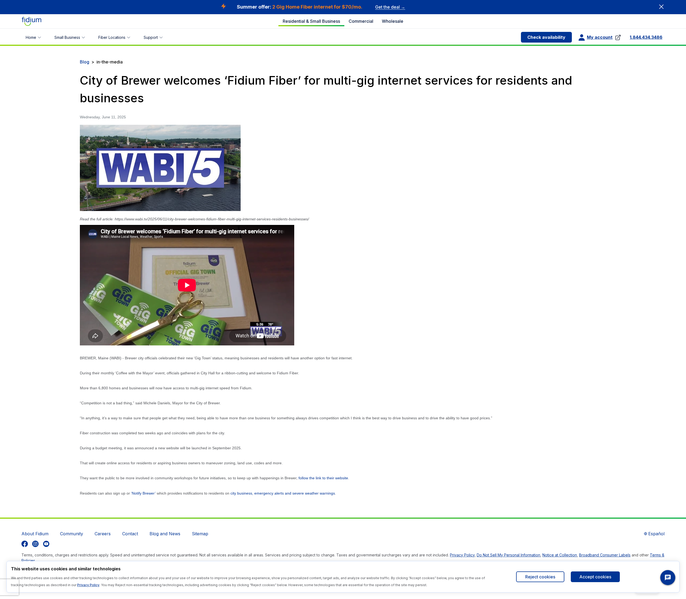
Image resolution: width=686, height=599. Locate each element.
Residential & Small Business (311, 21)
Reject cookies (540, 576)
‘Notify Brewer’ (144, 493)
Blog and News (165, 533)
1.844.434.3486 (646, 37)
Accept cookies (595, 576)
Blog (84, 62)
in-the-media (109, 62)
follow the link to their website (323, 478)
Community (71, 533)
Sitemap (200, 533)
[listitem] (24, 544)
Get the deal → (390, 7)
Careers (103, 533)
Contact (130, 533)
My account (600, 37)
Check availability (546, 37)
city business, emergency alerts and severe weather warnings (282, 493)
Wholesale (392, 21)
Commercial (361, 21)
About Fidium (35, 533)
